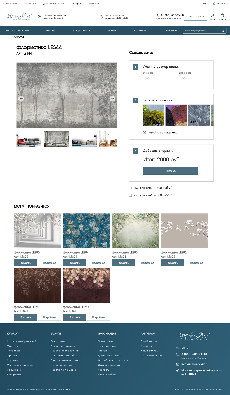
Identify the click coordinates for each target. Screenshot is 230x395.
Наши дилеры (149, 350)
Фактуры (50, 31)
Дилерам (77, 3)
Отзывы (102, 350)
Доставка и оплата (54, 3)
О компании (10, 3)
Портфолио (140, 31)
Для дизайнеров (81, 31)
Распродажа (15, 374)
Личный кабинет (108, 374)
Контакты (94, 3)
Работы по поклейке (64, 369)
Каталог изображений (17, 31)
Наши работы (107, 346)
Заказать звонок (195, 17)
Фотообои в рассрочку (113, 360)
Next (112, 99)
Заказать (171, 170)
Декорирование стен (64, 360)
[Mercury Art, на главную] (19, 16)
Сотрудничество (151, 355)
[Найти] (222, 30)
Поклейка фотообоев (64, 355)
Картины (12, 360)
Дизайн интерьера (63, 346)
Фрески (12, 355)
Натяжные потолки (62, 365)
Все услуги (58, 341)
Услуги (32, 3)
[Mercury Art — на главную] (195, 336)
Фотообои (13, 350)
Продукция (14, 369)
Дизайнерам (149, 341)
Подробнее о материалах (163, 132)
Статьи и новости (109, 365)
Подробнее (49, 262)
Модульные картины (20, 365)
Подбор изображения (65, 350)
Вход (205, 3)
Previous (21, 99)
